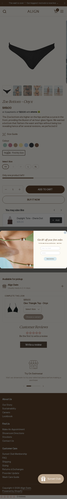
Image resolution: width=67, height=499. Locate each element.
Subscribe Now (50, 258)
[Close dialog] (65, 233)
